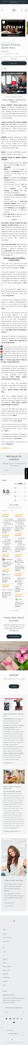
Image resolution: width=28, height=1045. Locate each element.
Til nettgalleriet (7, 763)
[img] (4, 448)
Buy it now (14, 63)
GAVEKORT (5, 974)
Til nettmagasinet (14, 636)
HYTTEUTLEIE (6, 977)
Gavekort (14, 686)
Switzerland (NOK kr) (13, 1033)
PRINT (4, 985)
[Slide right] (17, 39)
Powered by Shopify (20, 1042)
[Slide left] (10, 39)
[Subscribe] (23, 1012)
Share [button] (4, 68)
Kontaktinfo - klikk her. (9, 995)
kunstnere (6, 890)
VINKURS (5, 959)
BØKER (4, 963)
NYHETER (5, 981)
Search (4, 934)
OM (3, 955)
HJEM (4, 952)
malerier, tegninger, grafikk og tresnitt (13, 753)
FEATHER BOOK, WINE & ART (12, 1042)
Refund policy (6, 941)
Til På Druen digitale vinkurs (10, 831)
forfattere (16, 888)
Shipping (8, 53)
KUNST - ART (6, 970)
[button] (2, 10)
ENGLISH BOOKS (7, 966)
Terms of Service (7, 937)
